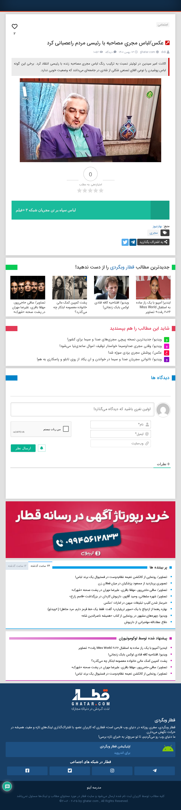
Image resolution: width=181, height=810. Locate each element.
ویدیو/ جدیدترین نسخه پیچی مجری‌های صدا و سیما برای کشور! (114, 339)
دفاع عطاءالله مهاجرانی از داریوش (145, 622)
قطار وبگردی (122, 267)
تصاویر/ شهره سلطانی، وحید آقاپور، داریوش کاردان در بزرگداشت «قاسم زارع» (118, 596)
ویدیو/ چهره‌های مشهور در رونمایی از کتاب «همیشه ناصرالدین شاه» (124, 615)
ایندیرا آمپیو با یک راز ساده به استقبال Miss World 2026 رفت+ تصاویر (153, 307)
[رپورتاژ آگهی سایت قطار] (90, 530)
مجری (154, 232)
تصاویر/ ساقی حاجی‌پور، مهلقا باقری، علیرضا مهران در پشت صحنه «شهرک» (28, 307)
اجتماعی (163, 24)
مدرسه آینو (94, 787)
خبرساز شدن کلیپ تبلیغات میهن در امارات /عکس (135, 602)
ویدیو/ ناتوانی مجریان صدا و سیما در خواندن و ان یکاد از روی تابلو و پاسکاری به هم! (99, 359)
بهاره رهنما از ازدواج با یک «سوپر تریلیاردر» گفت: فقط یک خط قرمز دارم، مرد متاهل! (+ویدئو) (107, 609)
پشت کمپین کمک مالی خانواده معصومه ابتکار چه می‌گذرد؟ (70, 307)
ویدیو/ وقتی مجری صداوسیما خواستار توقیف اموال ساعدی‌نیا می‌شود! (110, 346)
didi (163, 52)
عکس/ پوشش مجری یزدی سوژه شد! (135, 352)
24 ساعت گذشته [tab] (40, 566)
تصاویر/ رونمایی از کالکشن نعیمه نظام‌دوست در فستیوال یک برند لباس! (121, 577)
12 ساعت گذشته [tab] (17, 566)
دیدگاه (109, 52)
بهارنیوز (157, 226)
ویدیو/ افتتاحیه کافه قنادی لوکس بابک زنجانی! (112, 305)
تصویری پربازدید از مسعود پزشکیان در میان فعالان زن (132, 583)
